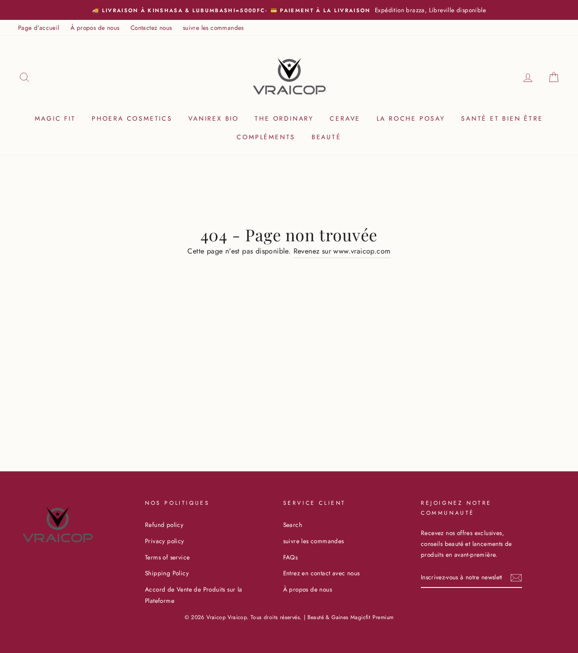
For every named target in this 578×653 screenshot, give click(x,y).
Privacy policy (164, 540)
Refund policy (164, 524)
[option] (289, 10)
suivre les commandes (213, 27)
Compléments (266, 136)
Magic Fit (55, 118)
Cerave (345, 118)
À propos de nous (94, 27)
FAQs (290, 557)
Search (292, 524)
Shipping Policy (167, 573)
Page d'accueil (39, 27)
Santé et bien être (502, 118)
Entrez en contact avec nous (321, 573)
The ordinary (284, 118)
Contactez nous (151, 27)
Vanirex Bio (213, 118)
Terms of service (167, 557)
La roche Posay (411, 118)
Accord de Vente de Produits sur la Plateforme (193, 595)
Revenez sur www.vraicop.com (342, 251)
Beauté (326, 136)
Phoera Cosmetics (132, 118)
